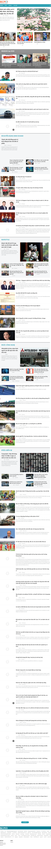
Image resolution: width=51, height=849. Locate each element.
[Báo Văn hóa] (17, 227)
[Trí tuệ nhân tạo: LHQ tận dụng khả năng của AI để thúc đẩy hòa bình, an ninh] (5, 378)
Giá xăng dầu (9, 832)
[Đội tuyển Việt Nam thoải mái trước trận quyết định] (25, 36)
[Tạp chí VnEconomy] (2, 145)
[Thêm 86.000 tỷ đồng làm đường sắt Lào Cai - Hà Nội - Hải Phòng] (7, 763)
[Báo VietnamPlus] (3, 354)
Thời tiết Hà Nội (20, 831)
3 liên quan (15, 268)
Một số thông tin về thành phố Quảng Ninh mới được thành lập (31, 720)
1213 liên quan (23, 438)
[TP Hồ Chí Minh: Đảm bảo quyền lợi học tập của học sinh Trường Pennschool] (7, 559)
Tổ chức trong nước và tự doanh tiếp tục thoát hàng (28, 670)
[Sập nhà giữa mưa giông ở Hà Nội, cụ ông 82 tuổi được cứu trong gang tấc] (7, 599)
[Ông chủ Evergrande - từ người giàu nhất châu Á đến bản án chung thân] (5, 169)
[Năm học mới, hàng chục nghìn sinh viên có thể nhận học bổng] (7, 687)
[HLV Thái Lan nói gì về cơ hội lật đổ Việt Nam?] (7, 76)
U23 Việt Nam (14, 832)
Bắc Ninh (25, 831)
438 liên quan (24, 530)
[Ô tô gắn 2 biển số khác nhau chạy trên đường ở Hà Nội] (7, 192)
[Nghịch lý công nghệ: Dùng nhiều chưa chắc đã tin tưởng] (5, 371)
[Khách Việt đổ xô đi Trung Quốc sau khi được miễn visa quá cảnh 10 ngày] (34, 252)
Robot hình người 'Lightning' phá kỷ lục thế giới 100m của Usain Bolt (32, 385)
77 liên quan (22, 608)
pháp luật (29, 832)
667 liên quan (23, 111)
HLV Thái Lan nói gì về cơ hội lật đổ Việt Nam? (27, 71)
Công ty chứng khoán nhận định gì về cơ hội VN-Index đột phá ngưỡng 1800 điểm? (16, 162)
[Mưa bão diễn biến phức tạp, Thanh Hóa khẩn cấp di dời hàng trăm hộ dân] (7, 415)
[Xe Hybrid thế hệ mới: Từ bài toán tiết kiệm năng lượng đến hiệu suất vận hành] (29, 483)
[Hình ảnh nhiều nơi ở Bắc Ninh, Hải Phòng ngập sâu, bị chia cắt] (33, 19)
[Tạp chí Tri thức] (35, 43)
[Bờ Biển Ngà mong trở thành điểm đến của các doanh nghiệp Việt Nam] (7, 217)
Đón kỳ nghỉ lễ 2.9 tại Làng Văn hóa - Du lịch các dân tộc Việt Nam (31, 436)
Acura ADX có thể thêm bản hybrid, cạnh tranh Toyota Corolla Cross (32, 109)
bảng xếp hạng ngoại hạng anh (12, 831)
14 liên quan (23, 227)
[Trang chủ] (4, 2)
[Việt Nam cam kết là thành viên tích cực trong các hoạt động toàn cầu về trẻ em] (7, 636)
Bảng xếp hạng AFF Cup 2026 (5, 835)
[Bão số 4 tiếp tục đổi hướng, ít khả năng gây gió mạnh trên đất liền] (7, 508)
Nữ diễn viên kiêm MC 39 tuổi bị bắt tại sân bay (27, 122)
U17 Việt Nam (43, 831)
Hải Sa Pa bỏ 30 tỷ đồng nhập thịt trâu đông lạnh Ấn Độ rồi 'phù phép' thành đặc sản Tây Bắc (7, 44)
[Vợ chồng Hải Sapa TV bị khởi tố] (7, 181)
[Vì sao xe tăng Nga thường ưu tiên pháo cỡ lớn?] (7, 521)
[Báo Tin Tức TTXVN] (17, 307)
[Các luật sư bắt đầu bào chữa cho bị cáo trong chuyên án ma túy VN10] (7, 611)
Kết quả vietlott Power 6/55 (22, 832)
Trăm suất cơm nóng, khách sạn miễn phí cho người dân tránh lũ (31, 84)
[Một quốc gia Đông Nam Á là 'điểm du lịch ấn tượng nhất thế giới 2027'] (5, 273)
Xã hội (48, 831)
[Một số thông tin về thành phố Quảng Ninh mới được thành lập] (7, 725)
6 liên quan (23, 414)
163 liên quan (24, 684)
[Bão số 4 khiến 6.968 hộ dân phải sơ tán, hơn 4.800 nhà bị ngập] (7, 788)
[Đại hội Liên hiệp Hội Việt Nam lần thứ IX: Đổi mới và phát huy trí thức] (7, 649)
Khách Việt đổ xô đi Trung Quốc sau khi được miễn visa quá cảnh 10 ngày (9, 245)
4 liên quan (6, 15)
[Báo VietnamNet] (1, 15)
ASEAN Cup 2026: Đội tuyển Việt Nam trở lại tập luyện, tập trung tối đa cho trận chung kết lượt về (39, 64)
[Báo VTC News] (17, 178)
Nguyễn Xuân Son (3, 832)
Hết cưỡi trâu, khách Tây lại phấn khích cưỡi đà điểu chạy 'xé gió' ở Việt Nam (41, 265)
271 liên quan (22, 505)
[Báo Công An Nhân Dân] (19, 45)
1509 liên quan (17, 164)
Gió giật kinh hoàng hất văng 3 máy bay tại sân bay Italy (29, 657)
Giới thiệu (1, 842)
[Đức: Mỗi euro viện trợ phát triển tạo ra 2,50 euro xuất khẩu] (29, 162)
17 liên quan (23, 334)
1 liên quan (13, 275)
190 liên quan (23, 189)
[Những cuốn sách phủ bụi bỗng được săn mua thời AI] (29, 378)
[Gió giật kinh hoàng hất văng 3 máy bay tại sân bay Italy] (7, 662)
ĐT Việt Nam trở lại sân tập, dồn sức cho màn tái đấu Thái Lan (31, 541)
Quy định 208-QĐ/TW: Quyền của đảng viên (26, 293)
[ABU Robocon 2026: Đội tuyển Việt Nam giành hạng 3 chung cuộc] (9, 59)
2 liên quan (22, 557)
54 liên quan (24, 722)
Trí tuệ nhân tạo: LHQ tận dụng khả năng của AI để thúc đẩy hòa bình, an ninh (17, 378)
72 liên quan (24, 494)
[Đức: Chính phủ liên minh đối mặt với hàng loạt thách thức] (7, 533)
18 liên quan (24, 425)
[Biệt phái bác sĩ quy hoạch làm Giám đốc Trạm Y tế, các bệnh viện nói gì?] (7, 624)
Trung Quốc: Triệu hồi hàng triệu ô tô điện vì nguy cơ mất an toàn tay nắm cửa (9, 456)
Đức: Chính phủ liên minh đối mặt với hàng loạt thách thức (30, 529)
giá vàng (12, 835)
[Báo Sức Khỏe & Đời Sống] (17, 320)
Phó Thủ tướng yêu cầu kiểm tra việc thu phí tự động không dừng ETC (33, 398)
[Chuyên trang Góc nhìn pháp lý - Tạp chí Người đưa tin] (16, 659)
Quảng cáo (1, 845)
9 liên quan (23, 216)
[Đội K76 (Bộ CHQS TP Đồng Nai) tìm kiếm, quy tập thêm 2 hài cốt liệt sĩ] (7, 495)
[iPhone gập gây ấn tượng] (42, 36)
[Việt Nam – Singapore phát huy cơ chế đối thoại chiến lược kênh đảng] (7, 285)
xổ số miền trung (33, 835)
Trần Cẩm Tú (38, 831)
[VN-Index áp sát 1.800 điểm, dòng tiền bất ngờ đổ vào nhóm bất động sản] (7, 101)
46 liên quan (23, 178)
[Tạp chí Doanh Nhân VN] (35, 170)
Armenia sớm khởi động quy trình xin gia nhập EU (28, 305)
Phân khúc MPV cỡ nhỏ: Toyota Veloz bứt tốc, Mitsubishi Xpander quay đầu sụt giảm (41, 476)
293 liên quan (41, 486)
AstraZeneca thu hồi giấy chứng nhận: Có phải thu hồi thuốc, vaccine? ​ (33, 225)
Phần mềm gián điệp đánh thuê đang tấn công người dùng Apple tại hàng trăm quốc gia (41, 371)
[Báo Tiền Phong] (1, 46)
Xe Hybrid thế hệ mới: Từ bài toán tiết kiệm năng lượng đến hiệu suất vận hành (40, 483)
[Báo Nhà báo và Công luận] (17, 760)
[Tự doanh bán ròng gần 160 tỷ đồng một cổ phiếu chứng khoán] (29, 169)
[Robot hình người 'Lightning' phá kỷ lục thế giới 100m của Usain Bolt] (7, 390)
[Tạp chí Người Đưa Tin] (17, 387)
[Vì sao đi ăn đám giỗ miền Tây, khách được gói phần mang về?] (29, 273)
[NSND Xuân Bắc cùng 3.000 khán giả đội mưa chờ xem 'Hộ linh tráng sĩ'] (7, 573)
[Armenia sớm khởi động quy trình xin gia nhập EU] (7, 310)
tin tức (19, 835)
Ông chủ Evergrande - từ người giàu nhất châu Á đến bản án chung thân (16, 169)
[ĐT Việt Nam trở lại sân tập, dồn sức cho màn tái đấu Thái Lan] (7, 546)
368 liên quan (23, 73)
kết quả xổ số (46, 835)
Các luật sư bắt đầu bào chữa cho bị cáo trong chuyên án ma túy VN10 (33, 607)
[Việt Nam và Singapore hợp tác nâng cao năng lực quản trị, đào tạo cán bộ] (7, 205)
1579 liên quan (23, 814)
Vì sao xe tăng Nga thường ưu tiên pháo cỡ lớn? (27, 516)
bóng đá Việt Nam (40, 835)
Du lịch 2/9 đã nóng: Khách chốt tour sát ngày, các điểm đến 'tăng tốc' (17, 265)
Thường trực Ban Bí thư (31, 831)
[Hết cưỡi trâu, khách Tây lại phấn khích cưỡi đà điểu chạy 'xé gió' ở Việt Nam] (29, 265)
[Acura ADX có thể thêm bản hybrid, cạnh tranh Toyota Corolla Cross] (7, 114)
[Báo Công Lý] (17, 648)
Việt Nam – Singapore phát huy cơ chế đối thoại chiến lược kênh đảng (33, 280)
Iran (5, 831)
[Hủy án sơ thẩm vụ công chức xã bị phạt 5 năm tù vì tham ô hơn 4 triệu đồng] (7, 801)
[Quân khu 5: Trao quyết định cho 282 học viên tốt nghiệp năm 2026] (7, 775)
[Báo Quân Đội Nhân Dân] (17, 494)
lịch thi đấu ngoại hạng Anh (36, 832)
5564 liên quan (23, 100)
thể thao (2, 831)
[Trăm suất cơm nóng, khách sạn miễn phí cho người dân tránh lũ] (7, 88)
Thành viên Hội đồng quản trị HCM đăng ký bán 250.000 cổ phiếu (9, 141)
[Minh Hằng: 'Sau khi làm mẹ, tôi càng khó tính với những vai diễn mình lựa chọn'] (7, 750)
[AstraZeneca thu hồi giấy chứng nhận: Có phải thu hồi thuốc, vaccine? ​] (7, 230)
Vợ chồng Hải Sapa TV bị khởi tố (23, 176)
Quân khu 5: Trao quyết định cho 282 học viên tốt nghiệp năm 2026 (32, 771)
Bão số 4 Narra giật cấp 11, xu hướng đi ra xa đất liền (29, 423)
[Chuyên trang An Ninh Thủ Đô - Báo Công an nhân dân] (16, 518)
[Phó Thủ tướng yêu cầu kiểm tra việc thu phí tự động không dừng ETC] (7, 403)
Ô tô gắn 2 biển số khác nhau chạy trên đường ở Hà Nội (29, 187)
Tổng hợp (12, 842)
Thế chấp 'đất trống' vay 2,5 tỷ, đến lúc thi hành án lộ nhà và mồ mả (32, 708)
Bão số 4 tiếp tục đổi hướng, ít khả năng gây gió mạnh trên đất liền (32, 503)
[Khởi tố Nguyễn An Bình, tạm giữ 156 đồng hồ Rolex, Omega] (7, 323)
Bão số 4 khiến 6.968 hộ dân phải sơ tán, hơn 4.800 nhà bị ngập (31, 783)
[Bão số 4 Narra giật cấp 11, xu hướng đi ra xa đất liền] (7, 428)
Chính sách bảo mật (2, 844)
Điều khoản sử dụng (3, 843)
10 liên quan (22, 799)
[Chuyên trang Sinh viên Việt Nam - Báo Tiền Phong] (35, 373)
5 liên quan (22, 518)
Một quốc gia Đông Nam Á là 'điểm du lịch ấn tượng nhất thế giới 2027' (16, 273)
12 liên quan (23, 760)
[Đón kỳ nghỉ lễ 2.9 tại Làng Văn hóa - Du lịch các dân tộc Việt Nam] (7, 441)
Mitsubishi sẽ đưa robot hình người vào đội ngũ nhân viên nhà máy (9, 350)
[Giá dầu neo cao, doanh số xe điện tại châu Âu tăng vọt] (5, 483)
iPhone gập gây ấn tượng (39, 42)
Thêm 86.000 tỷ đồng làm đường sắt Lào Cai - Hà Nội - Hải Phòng (31, 758)
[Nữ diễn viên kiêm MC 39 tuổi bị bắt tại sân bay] (7, 126)
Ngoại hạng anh (44, 832)
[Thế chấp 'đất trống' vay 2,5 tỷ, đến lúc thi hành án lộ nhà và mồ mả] (7, 712)
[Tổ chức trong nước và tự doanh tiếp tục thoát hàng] (7, 674)
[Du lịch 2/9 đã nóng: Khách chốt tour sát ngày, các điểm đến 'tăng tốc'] (5, 265)
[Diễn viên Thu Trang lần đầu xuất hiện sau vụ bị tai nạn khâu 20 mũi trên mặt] (7, 335)
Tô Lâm (16, 835)
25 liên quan (23, 282)
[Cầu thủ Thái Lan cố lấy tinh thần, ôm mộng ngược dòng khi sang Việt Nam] (24, 59)
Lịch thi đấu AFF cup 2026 (25, 835)
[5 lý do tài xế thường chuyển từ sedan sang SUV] (5, 476)
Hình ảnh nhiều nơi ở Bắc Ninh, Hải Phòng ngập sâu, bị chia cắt (7, 12)
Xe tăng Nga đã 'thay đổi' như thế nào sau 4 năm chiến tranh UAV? (32, 733)
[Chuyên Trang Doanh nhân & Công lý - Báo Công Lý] (17, 100)
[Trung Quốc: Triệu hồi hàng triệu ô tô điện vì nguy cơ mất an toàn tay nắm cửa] (34, 462)
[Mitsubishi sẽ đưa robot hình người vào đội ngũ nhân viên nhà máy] (34, 357)
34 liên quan (23, 543)
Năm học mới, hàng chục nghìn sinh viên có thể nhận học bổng (31, 682)
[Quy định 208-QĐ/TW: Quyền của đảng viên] (7, 297)
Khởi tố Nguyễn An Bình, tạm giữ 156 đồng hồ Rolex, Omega (30, 318)
